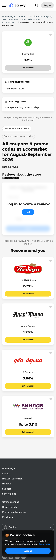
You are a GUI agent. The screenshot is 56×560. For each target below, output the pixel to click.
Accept (28, 551)
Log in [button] (47, 5)
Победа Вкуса (28, 280)
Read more (44, 544)
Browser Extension (12, 478)
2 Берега (28, 372)
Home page (8, 468)
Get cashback (28, 67)
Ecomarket (28, 54)
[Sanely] (17, 5)
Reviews (6, 483)
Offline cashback (11, 502)
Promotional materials (14, 512)
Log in (28, 212)
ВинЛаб (28, 418)
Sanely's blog (9, 493)
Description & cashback (16, 128)
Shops (5, 473)
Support (6, 488)
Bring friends (9, 507)
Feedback (7, 517)
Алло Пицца (28, 326)
